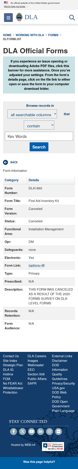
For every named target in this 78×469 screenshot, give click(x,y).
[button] (16, 6)
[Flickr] (58, 432)
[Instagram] (49, 432)
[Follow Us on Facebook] (13, 432)
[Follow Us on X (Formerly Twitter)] (22, 432)
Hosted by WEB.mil (23, 445)
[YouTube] (31, 432)
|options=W (37, 265)
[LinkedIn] (40, 432)
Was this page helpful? (39, 461)
